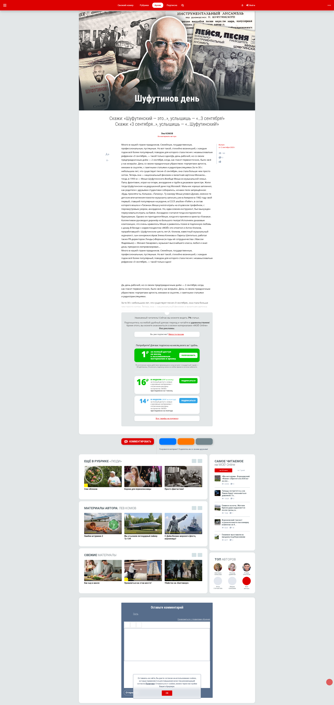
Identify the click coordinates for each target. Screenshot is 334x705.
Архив (157, 5)
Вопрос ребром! (135, 579)
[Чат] (329, 682)
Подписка (172, 5)
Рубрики (144, 5)
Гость (135, 614)
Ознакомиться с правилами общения (194, 619)
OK (167, 693)
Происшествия (171, 579)
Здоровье (88, 579)
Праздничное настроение (175, 532)
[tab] (223, 470)
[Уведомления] (242, 5)
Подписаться (188, 380)
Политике (150, 684)
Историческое (90, 532)
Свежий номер (125, 5)
